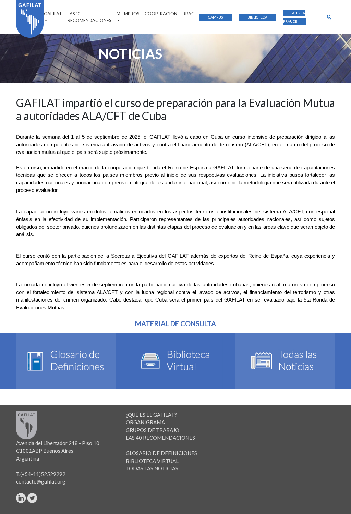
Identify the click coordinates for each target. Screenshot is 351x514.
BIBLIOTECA (257, 17)
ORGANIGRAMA (145, 422)
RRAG (189, 13)
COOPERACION (161, 13)
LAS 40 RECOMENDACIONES (89, 17)
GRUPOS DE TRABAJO (152, 430)
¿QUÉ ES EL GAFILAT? (151, 415)
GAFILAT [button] (53, 13)
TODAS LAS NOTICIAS (152, 468)
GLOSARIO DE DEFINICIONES (161, 453)
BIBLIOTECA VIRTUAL (152, 461)
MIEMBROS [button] (128, 13)
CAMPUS (215, 17)
